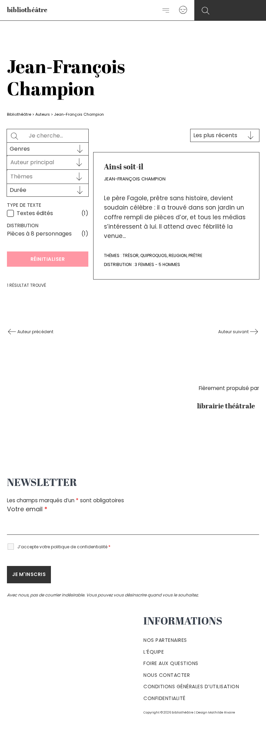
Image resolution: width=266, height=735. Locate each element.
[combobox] (41, 162)
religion (178, 255)
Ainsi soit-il (123, 167)
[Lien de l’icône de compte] (183, 10)
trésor (131, 255)
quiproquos (153, 255)
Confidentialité (164, 698)
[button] (205, 11)
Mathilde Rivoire (221, 712)
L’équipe (153, 651)
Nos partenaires (165, 640)
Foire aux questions (170, 663)
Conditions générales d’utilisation (191, 686)
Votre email (27, 509)
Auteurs (42, 114)
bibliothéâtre (27, 10)
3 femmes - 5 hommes (157, 264)
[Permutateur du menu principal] (166, 10)
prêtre (195, 255)
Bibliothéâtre (19, 114)
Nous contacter (166, 675)
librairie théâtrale (228, 406)
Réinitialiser (47, 259)
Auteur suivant (234, 332)
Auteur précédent (34, 332)
